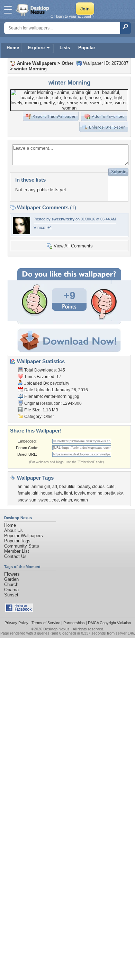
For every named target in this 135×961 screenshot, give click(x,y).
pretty (110, 493)
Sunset (11, 594)
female (24, 493)
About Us (13, 530)
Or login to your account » (72, 16)
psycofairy (59, 383)
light (68, 493)
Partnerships (74, 623)
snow (22, 500)
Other (67, 63)
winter (66, 500)
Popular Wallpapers (23, 535)
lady (58, 493)
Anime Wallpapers (36, 63)
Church (11, 584)
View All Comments (73, 245)
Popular (86, 47)
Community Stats (21, 546)
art (54, 486)
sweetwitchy (63, 219)
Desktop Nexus (56, 629)
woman (81, 500)
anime (23, 486)
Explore (36, 47)
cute (111, 486)
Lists (65, 47)
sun (32, 500)
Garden (11, 579)
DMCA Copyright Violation (109, 623)
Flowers (12, 574)
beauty (84, 486)
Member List (16, 551)
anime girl (41, 486)
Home (13, 47)
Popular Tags (17, 540)
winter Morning (30, 68)
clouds (98, 486)
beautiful (67, 486)
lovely (79, 493)
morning (94, 493)
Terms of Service (46, 623)
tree (55, 500)
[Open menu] (8, 9)
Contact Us (15, 556)
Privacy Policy (16, 623)
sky (120, 493)
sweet (44, 500)
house (46, 493)
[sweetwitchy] (21, 232)
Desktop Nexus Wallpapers (33, 9)
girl (35, 493)
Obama (11, 589)
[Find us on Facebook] (19, 610)
